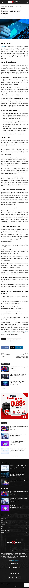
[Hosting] (14, 543)
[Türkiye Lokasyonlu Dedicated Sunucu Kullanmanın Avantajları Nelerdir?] (5, 376)
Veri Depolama (14, 340)
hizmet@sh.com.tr (16, 560)
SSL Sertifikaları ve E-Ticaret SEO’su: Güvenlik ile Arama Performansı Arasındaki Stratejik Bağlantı (18, 474)
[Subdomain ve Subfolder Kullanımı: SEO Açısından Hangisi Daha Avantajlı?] (5, 451)
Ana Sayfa (3, 6)
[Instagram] (13, 577)
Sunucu (7, 6)
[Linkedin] (16, 577)
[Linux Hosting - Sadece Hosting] (14, 406)
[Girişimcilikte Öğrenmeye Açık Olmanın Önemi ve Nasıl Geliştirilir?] (5, 436)
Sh (2, 16)
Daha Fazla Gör (14, 456)
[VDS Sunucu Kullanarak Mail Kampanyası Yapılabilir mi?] (5, 369)
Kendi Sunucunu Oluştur (11, 339)
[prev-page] (2, 388)
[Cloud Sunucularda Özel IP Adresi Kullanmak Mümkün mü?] (5, 383)
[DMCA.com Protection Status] (14, 563)
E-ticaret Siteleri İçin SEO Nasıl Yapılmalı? (19, 480)
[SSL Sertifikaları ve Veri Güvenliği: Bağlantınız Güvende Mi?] (5, 443)
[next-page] (4, 388)
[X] (19, 577)
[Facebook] (9, 577)
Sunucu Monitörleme (6, 340)
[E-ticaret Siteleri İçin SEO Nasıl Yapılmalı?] (5, 482)
